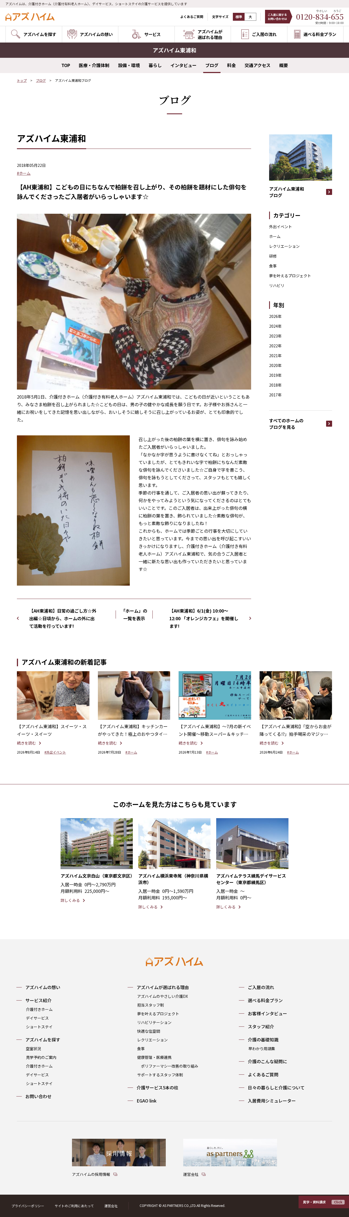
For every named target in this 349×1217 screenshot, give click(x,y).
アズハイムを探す (42, 1039)
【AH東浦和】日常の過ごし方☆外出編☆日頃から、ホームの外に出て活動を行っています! (62, 618)
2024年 (275, 326)
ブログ (211, 65)
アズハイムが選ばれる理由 (163, 987)
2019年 (275, 375)
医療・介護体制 (94, 65)
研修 (273, 256)
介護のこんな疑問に (267, 1061)
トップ (22, 80)
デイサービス (37, 1018)
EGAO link (147, 1100)
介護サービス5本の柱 (157, 1087)
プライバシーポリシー (27, 1205)
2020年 (275, 365)
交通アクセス (257, 65)
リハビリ (276, 285)
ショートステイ (39, 1026)
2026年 (275, 316)
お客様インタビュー (267, 1013)
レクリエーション (284, 246)
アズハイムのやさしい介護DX (162, 996)
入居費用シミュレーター (272, 1100)
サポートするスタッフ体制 (160, 1074)
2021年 (275, 355)
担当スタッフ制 (150, 1005)
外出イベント (280, 226)
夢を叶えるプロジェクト (290, 275)
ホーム (275, 236)
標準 (239, 17)
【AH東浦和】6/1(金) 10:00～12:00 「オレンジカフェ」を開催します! (203, 618)
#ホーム (24, 173)
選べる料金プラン (265, 1000)
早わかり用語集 (261, 1048)
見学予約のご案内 (41, 1057)
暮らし (155, 65)
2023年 (275, 336)
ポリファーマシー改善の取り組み (169, 1066)
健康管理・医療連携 (154, 1057)
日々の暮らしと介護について (276, 1087)
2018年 (275, 385)
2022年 (275, 345)
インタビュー (183, 65)
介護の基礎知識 (263, 1039)
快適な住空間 (148, 1031)
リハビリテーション (154, 1022)
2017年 (275, 394)
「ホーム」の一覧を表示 (134, 614)
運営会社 (111, 1205)
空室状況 (33, 1048)
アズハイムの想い (42, 987)
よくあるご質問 (191, 16)
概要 (283, 65)
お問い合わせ (38, 1096)
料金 (231, 65)
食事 (273, 266)
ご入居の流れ (261, 987)
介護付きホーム (39, 1009)
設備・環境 (129, 65)
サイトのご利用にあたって (74, 1205)
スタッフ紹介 (261, 1026)
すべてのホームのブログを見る (286, 423)
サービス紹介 (38, 1000)
